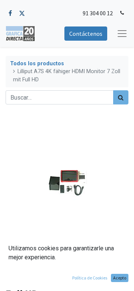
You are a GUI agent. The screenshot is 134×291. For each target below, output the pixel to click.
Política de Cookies (89, 278)
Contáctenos (85, 33)
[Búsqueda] (120, 97)
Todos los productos (37, 63)
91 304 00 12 (98, 13)
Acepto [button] (119, 278)
